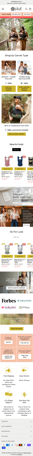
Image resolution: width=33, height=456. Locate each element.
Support (5, 421)
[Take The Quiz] (16, 323)
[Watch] (8, 340)
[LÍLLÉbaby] (16, 207)
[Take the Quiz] (25, 354)
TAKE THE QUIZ (27, 14)
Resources (6, 431)
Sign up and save (8, 441)
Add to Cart (7, 168)
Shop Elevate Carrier (16, 134)
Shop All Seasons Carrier (8, 89)
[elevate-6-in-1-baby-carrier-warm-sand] (16, 282)
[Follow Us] (25, 340)
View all (17, 149)
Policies (5, 436)
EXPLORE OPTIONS (16, 14)
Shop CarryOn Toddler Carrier (24, 89)
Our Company (7, 426)
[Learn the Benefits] (8, 354)
